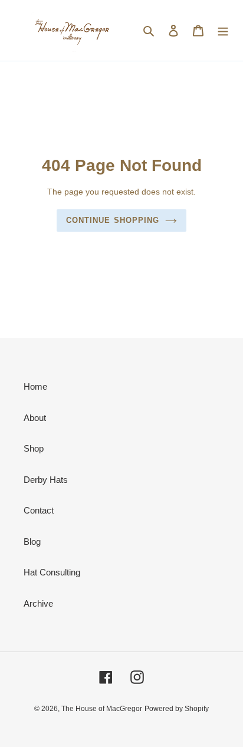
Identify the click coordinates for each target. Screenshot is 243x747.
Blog (32, 542)
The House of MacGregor (101, 709)
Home (35, 386)
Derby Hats (46, 480)
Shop (34, 448)
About (35, 418)
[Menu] (223, 30)
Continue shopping (112, 220)
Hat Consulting (52, 572)
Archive (38, 603)
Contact (39, 510)
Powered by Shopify (177, 709)
